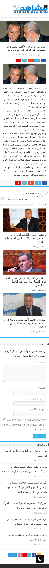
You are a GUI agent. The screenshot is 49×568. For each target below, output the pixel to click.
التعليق (41, 361)
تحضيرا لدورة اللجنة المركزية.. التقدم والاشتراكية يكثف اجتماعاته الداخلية (25, 238)
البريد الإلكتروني (36, 398)
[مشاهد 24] (30, 8)
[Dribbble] (20, 555)
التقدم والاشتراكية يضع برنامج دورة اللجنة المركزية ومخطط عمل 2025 (24, 323)
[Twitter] (29, 555)
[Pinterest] (24, 555)
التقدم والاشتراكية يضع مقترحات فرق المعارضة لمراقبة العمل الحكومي (26, 281)
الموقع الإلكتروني (36, 409)
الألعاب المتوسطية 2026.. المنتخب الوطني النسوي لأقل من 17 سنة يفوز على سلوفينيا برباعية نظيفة (27, 487)
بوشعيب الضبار (36, 54)
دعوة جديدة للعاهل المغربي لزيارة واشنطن (31, 194)
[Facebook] (34, 555)
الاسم (42, 387)
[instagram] (10, 555)
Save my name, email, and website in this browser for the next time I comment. (24, 425)
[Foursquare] (15, 555)
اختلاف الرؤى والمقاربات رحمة (17, 198)
